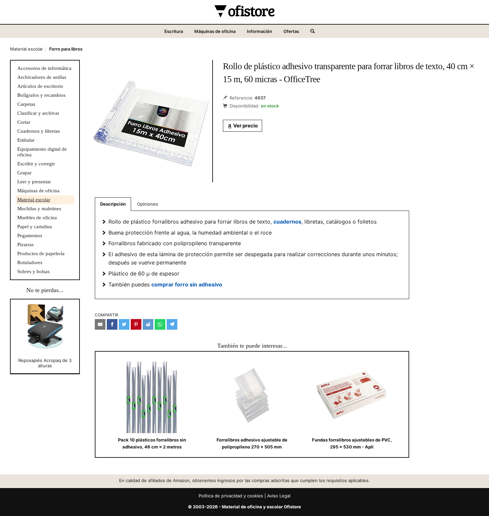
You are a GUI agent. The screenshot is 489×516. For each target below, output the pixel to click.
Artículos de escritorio (40, 86)
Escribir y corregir (36, 163)
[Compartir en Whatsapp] (160, 324)
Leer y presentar (34, 181)
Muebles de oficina (37, 217)
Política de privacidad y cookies (231, 495)
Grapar (24, 172)
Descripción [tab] (113, 204)
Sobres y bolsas (33, 271)
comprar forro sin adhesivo (186, 284)
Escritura (173, 31)
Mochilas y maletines (39, 208)
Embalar (26, 140)
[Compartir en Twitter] (124, 324)
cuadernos (287, 221)
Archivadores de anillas (41, 77)
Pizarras (25, 244)
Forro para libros (65, 49)
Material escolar (26, 49)
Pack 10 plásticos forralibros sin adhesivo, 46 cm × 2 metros (152, 443)
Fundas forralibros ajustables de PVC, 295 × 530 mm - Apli (352, 443)
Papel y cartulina (34, 226)
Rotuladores (29, 262)
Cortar (23, 122)
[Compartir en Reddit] (148, 324)
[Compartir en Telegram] (172, 324)
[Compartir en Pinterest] (136, 324)
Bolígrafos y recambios (41, 95)
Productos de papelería (41, 253)
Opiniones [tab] (147, 204)
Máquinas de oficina (215, 31)
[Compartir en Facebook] (112, 324)
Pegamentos (29, 235)
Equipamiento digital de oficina (42, 151)
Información (259, 31)
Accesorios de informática (44, 68)
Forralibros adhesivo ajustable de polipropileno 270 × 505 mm (252, 443)
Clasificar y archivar (38, 113)
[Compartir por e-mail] (100, 324)
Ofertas (291, 31)
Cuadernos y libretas (38, 131)
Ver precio (245, 125)
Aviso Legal (278, 495)
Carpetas (26, 104)
